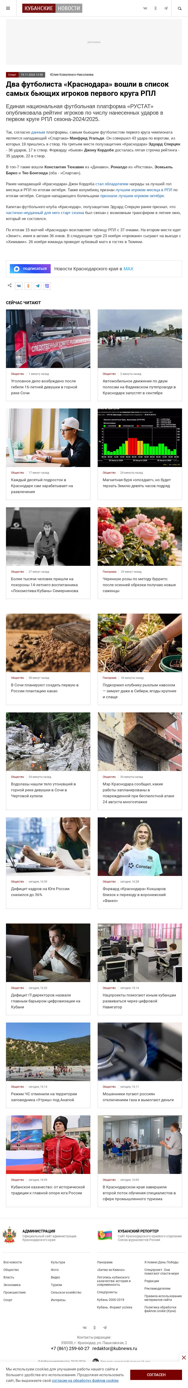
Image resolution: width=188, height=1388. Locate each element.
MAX (128, 268)
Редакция (151, 1281)
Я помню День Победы (161, 1262)
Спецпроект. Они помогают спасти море (161, 1271)
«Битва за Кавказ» (111, 1270)
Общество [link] (17, 374)
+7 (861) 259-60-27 (70, 1348)
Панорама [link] (109, 571)
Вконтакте (145, 8)
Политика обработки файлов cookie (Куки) (160, 1309)
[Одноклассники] (28, 286)
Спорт (12, 74)
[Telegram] (37, 286)
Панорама (105, 1262)
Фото (55, 1270)
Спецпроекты (107, 1292)
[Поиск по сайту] (179, 8)
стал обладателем (111, 184)
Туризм (56, 1285)
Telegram (165, 8)
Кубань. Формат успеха (114, 1307)
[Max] (47, 286)
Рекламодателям (157, 1288)
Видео (55, 1277)
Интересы (58, 1300)
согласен (156, 1375)
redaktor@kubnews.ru (114, 1348)
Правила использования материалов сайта (163, 1298)
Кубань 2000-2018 (110, 1300)
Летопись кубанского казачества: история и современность (114, 1280)
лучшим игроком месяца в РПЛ (144, 190)
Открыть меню (8, 8)
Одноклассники (155, 8)
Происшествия (14, 1292)
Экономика (12, 1285)
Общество (11, 1270)
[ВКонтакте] (18, 286)
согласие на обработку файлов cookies (85, 1380)
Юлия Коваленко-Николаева (72, 74)
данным (38, 132)
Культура (58, 1262)
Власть (8, 1277)
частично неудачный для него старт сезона (45, 213)
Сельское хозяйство (66, 1292)
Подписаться (35, 269)
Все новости (12, 1262)
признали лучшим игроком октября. (132, 196)
